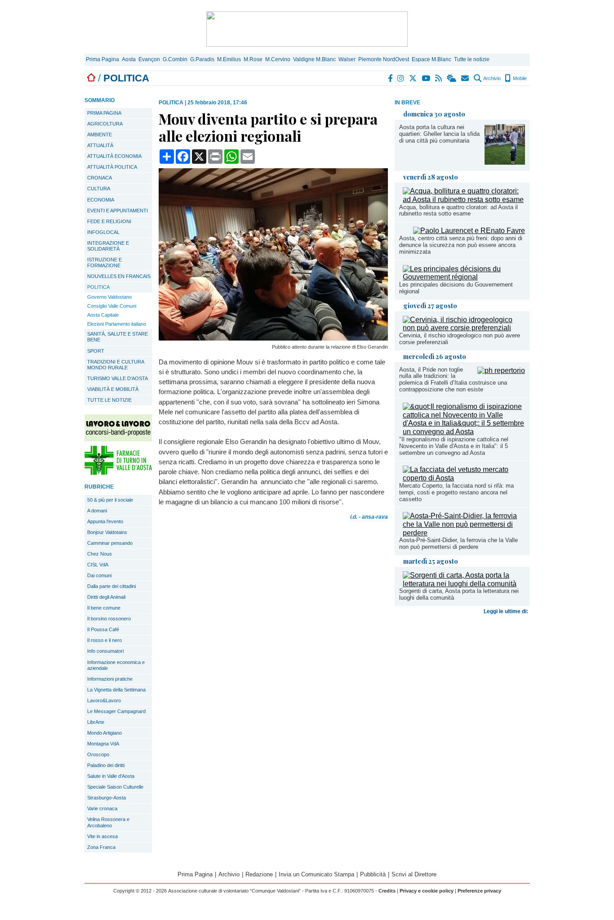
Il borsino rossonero (109, 618)
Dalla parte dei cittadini (111, 586)
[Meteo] (452, 78)
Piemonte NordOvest (383, 59)
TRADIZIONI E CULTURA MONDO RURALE (115, 364)
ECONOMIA (100, 199)
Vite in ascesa (102, 836)
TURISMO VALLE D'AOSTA (117, 378)
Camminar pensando (110, 543)
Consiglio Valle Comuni (111, 306)
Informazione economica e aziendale (116, 665)
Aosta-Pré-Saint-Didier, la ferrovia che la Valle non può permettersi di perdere (458, 543)
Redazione (259, 874)
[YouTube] (426, 78)
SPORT (95, 351)
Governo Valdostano (109, 297)
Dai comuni (99, 575)
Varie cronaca (102, 808)
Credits (387, 890)
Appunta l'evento (105, 521)
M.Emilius (229, 59)
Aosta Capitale (103, 315)
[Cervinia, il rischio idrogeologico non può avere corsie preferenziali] (464, 328)
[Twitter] (413, 78)
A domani (97, 510)
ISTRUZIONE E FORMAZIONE (104, 262)
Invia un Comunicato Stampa (316, 874)
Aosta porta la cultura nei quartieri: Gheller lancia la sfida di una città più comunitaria (439, 134)
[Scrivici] (465, 78)
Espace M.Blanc (431, 59)
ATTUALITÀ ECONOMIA (114, 156)
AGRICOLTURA (105, 123)
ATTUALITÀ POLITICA (112, 167)
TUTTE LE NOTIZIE (109, 400)
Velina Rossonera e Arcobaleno (108, 822)
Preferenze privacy (479, 890)
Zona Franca (101, 847)
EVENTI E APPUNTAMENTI (117, 210)
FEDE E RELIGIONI (109, 221)
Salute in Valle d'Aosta (110, 776)
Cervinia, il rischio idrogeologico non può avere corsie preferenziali (459, 339)
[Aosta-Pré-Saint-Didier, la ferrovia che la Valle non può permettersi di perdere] (464, 533)
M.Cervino (277, 59)
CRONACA (99, 177)
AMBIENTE (99, 134)
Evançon (149, 59)
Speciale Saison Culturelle (115, 787)
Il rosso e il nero (104, 640)
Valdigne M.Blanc (314, 59)
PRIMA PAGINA (104, 113)
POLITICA (98, 287)
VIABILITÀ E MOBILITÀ (112, 389)
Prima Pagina (102, 59)
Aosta (129, 59)
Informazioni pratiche (110, 679)
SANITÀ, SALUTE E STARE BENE (117, 336)
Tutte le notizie (471, 59)
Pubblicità (373, 874)
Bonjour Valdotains (107, 532)
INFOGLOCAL (103, 232)
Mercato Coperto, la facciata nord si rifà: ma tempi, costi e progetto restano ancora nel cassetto (456, 492)
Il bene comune (103, 607)
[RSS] (439, 78)
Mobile (519, 78)
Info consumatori (105, 651)
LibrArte (95, 722)
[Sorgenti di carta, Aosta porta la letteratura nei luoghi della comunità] (464, 584)
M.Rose (253, 59)
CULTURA (98, 188)
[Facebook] (390, 78)
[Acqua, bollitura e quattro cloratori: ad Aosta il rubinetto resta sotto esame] (464, 199)
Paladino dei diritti (106, 765)
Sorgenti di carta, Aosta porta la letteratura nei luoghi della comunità (459, 594)
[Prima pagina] (91, 78)
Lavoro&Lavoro (104, 700)
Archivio (491, 78)
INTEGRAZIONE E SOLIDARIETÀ (108, 245)
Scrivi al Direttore (414, 874)
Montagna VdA (103, 743)
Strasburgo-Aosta (106, 797)
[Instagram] (401, 78)
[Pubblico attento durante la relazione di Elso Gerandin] (273, 338)
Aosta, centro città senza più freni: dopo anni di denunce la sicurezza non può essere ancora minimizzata (460, 245)
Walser (347, 59)
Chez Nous (99, 553)
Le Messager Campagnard (116, 711)
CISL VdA (97, 564)
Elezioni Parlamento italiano (116, 324)
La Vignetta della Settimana (116, 689)
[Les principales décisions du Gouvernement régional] (464, 277)
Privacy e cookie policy (427, 890)
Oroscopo (98, 754)
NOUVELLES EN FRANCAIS (119, 276)
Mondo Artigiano (104, 733)
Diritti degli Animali (106, 597)
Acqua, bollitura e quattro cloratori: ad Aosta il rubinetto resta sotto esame (458, 210)
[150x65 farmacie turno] (118, 472)
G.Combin (175, 59)
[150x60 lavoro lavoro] (118, 439)
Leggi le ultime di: (506, 611)
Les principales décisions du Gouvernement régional (456, 288)
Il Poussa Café (103, 629)
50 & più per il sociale (110, 500)
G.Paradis (202, 59)
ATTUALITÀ (100, 145)
